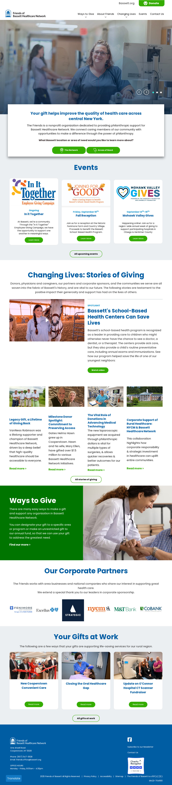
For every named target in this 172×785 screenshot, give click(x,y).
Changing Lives (126, 14)
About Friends (105, 14)
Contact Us (157, 14)
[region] (86, 67)
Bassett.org (127, 3)
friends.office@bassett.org (28, 759)
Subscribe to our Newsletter (140, 747)
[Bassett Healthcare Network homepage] (25, 14)
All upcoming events (86, 253)
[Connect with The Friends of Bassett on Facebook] (145, 739)
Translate (13, 778)
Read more (33, 704)
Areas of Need (105, 150)
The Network (71, 150)
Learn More (34, 240)
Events (143, 14)
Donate (154, 3)
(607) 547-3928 (24, 756)
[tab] (153, 92)
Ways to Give (86, 14)
